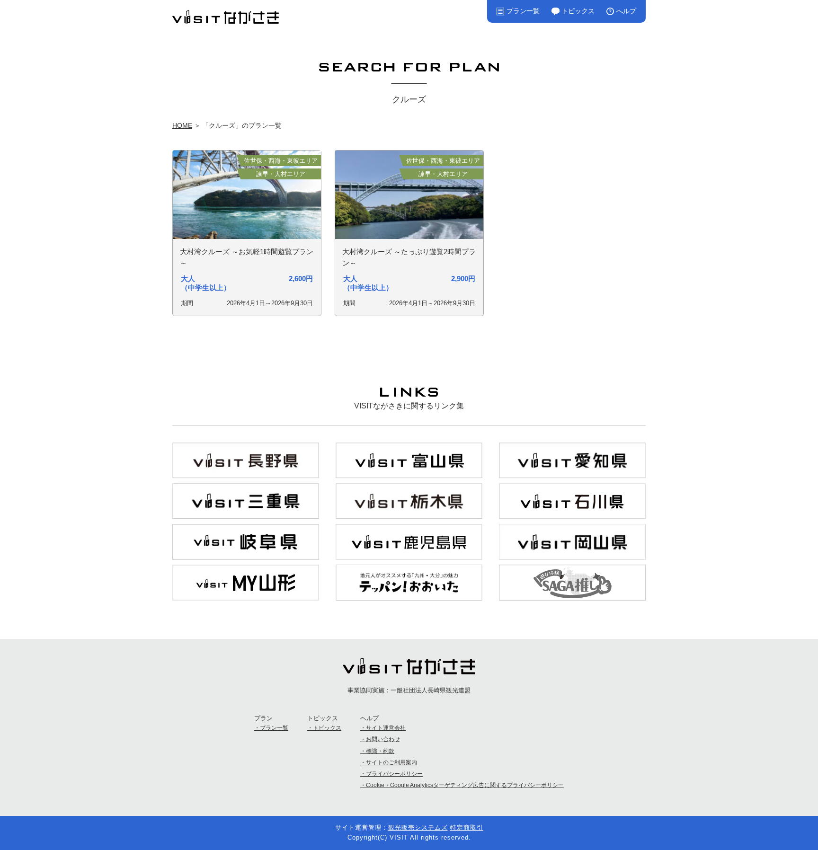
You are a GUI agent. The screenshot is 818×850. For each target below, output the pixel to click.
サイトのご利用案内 (391, 762)
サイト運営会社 (386, 728)
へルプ (626, 11)
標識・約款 (380, 751)
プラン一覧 (523, 11)
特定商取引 (466, 827)
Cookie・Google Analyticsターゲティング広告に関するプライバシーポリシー (465, 785)
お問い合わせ (383, 739)
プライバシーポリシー (394, 773)
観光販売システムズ (418, 827)
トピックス (578, 11)
